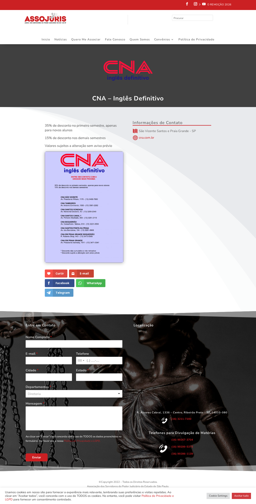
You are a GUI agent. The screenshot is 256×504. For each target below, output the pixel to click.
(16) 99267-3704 (182, 440)
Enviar (36, 457)
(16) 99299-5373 (182, 447)
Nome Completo (39, 337)
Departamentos (38, 387)
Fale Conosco (115, 39)
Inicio (46, 39)
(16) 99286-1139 (182, 454)
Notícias (60, 39)
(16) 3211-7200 (181, 419)
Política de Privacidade (196, 39)
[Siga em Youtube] (204, 4)
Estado (82, 370)
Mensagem (35, 404)
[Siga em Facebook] (187, 4)
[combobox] (80, 360)
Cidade (32, 370)
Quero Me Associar (86, 39)
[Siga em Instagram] (195, 4)
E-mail (32, 354)
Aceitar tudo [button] (241, 496)
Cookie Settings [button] (218, 496)
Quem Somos (140, 39)
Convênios (162, 39)
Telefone (82, 354)
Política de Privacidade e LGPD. (82, 441)
